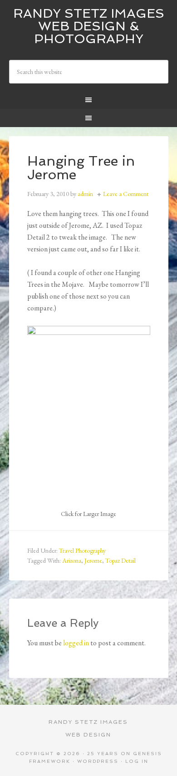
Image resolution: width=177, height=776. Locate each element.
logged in (76, 643)
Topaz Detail (120, 560)
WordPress (97, 761)
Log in (136, 761)
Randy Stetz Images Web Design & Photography (88, 26)
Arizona (71, 560)
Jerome (93, 560)
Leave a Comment (125, 194)
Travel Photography (82, 550)
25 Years (102, 753)
